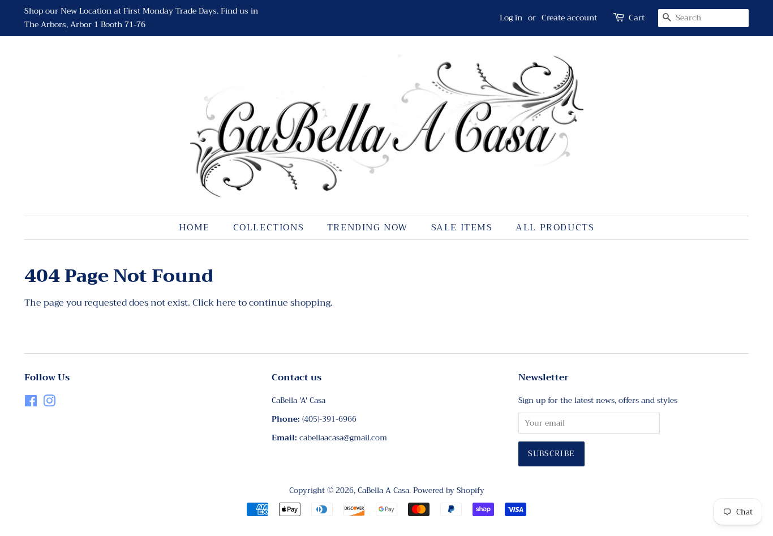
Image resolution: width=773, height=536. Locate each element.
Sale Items (462, 227)
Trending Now (367, 227)
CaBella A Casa (383, 490)
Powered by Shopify (448, 490)
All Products (555, 227)
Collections (268, 227)
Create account (569, 17)
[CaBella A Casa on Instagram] (49, 403)
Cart (637, 17)
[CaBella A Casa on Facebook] (30, 403)
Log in (511, 17)
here (226, 303)
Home (194, 227)
